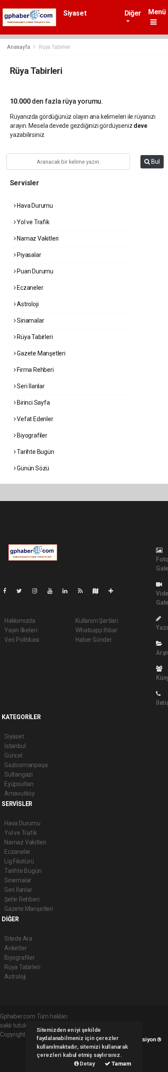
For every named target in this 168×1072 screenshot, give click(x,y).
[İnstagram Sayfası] (38, 590)
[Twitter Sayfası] (22, 590)
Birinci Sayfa (33, 402)
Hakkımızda (19, 620)
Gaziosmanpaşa (26, 764)
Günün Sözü (32, 468)
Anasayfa (19, 47)
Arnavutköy (19, 793)
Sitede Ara (18, 938)
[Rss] (84, 590)
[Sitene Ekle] (114, 590)
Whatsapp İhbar (96, 630)
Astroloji (27, 304)
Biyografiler (31, 435)
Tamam (120, 1063)
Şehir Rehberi (22, 899)
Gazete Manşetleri (40, 353)
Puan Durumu (34, 271)
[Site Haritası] (99, 590)
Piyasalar (28, 254)
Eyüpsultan (19, 783)
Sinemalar (17, 880)
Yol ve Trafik (32, 222)
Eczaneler (29, 287)
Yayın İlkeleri (20, 630)
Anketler (15, 948)
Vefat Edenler (34, 418)
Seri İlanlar (30, 386)
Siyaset (74, 13)
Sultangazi (18, 774)
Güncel (13, 755)
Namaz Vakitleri (37, 238)
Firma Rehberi (34, 369)
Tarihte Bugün (35, 451)
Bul (155, 161)
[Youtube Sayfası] (53, 590)
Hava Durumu (34, 205)
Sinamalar (30, 320)
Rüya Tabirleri (34, 336)
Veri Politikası (21, 639)
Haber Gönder (93, 639)
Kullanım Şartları (96, 620)
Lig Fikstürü (19, 861)
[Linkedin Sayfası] (68, 590)
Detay (87, 1063)
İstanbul (14, 745)
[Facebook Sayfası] (8, 590)
